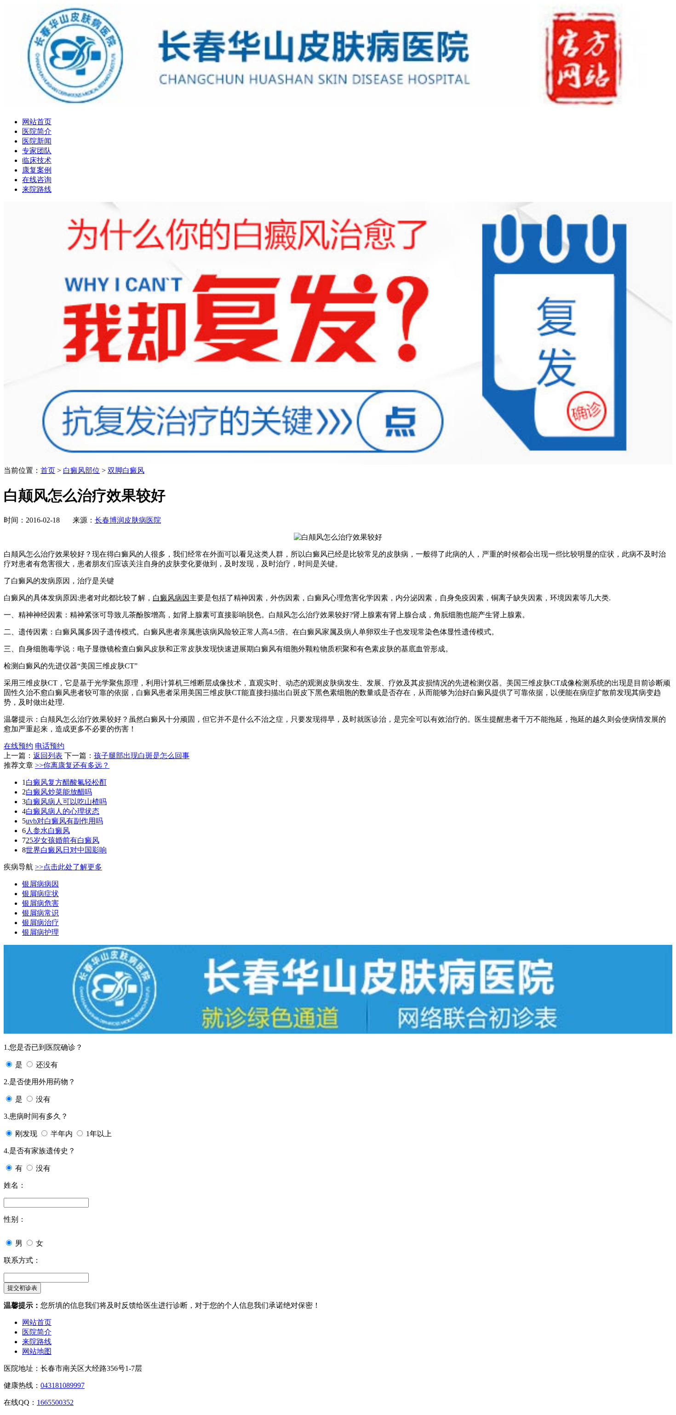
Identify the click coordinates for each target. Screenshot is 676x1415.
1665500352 (55, 1402)
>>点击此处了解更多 (68, 867)
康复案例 (37, 170)
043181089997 (62, 1385)
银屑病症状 (40, 893)
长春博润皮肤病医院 (128, 520)
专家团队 (37, 151)
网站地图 (37, 1351)
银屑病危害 (40, 903)
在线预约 (18, 746)
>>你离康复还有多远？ (72, 765)
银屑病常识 (40, 913)
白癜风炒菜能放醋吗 (59, 792)
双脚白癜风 (126, 470)
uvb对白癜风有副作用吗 (64, 821)
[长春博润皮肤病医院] (338, 105)
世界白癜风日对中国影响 (66, 850)
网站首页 (37, 122)
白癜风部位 (81, 470)
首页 (47, 470)
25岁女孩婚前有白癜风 (62, 840)
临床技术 (37, 160)
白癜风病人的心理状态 (62, 811)
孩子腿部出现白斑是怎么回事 (141, 755)
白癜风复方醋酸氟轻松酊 (66, 782)
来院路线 (37, 189)
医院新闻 (37, 141)
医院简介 (37, 131)
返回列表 (48, 755)
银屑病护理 (40, 932)
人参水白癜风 (48, 830)
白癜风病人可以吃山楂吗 (66, 801)
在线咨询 (37, 180)
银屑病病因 (40, 884)
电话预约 (49, 746)
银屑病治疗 (40, 922)
